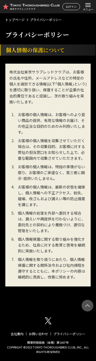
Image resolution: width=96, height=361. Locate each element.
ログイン (71, 7)
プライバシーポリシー (69, 333)
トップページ (15, 19)
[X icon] (48, 320)
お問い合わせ (38, 333)
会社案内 (17, 333)
